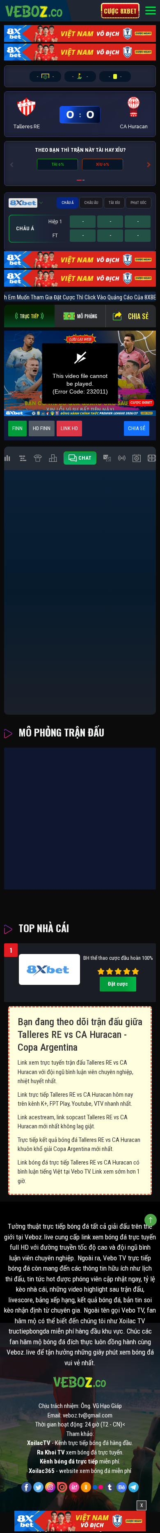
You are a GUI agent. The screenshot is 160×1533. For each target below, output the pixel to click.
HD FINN (41, 428)
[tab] (29, 316)
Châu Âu (91, 203)
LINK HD (69, 428)
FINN (17, 428)
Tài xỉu (114, 203)
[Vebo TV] (34, 10)
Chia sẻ (138, 316)
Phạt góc (138, 203)
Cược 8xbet (120, 10)
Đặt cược (118, 984)
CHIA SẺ (136, 428)
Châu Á (67, 203)
